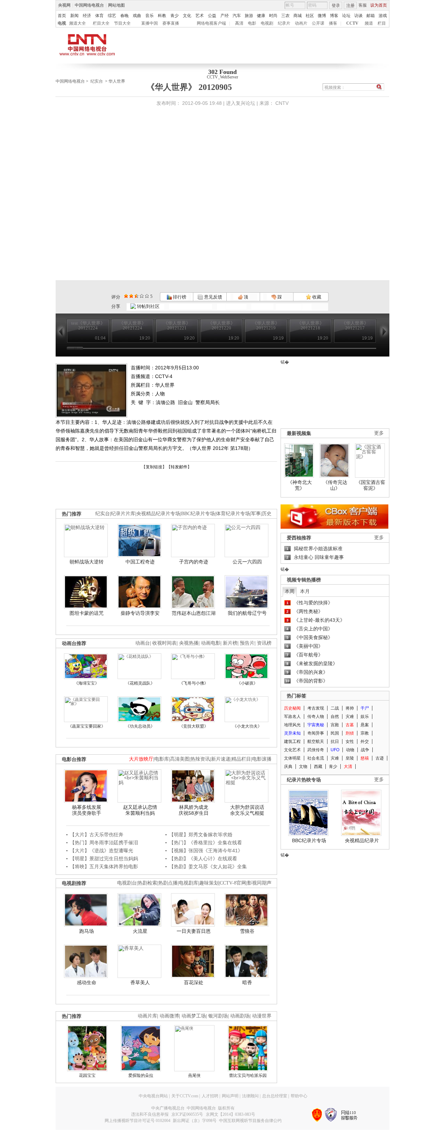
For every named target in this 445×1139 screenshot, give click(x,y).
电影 (252, 23)
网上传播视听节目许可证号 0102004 (137, 1120)
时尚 (273, 15)
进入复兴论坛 (240, 103)
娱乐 (365, 716)
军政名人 (292, 716)
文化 (187, 15)
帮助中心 (299, 1096)
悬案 (365, 724)
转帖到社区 (148, 306)
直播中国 (149, 23)
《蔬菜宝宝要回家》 (86, 726)
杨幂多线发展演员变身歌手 (86, 810)
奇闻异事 (315, 733)
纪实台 (96, 81)
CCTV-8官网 (233, 883)
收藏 (316, 297)
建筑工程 (292, 741)
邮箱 (370, 15)
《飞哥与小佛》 (193, 683)
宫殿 (335, 724)
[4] (131, 296)
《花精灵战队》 (140, 683)
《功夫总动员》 (140, 726)
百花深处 (193, 982)
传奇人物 (315, 716)
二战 (335, 708)
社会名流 (315, 758)
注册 (350, 5)
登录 (336, 5)
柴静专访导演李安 (140, 613)
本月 (305, 591)
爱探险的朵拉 (140, 1075)
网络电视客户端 (211, 23)
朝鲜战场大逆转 (87, 561)
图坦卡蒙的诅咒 (87, 613)
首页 (62, 15)
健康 (261, 15)
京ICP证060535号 (187, 1114)
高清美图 (179, 759)
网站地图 (116, 5)
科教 (162, 15)
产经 (224, 15)
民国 (335, 733)
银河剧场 (218, 1016)
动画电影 (210, 643)
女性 (350, 741)
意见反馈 (212, 297)
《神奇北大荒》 (300, 485)
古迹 (379, 758)
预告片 (247, 643)
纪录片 (284, 23)
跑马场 (86, 931)
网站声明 (230, 1096)
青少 (174, 15)
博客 (334, 15)
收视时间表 (164, 643)
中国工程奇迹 (140, 561)
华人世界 (116, 81)
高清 (239, 23)
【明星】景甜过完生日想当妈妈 (104, 858)
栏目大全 (101, 23)
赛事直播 (170, 23)
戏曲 (137, 15)
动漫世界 (262, 1016)
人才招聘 (210, 1096)
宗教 (365, 733)
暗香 (247, 982)
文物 (303, 766)
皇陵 (350, 758)
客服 (362, 5)
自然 (335, 716)
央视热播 (189, 643)
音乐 (149, 15)
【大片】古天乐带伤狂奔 (96, 834)
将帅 (350, 708)
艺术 (199, 15)
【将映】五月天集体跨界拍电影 (104, 866)
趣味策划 (209, 883)
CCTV (352, 23)
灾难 (350, 716)
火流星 (140, 931)
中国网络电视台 (89, 5)
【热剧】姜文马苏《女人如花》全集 (208, 866)
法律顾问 (250, 1096)
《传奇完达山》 (335, 485)
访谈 (358, 15)
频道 (369, 23)
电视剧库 (188, 883)
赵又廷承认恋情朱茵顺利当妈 (140, 810)
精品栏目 (241, 759)
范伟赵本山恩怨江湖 (194, 613)
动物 (350, 749)
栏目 (382, 23)
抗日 (335, 741)
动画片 (301, 23)
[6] (136, 296)
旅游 (249, 15)
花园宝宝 (87, 1075)
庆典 (288, 766)
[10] (146, 296)
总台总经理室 (274, 1096)
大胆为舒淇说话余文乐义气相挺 (247, 810)
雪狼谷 (247, 931)
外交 (365, 741)
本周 (289, 591)
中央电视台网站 (153, 1096)
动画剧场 (240, 1016)
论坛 (346, 15)
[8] (141, 296)
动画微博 (169, 1016)
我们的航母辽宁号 (247, 613)
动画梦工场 (193, 1016)
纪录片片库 (123, 513)
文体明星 (292, 758)
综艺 (112, 15)
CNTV (282, 103)
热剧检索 (147, 883)
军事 (256, 513)
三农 (285, 15)
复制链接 (154, 466)
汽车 (237, 15)
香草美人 (140, 982)
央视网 (64, 5)
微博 (322, 15)
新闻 (74, 15)
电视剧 (267, 23)
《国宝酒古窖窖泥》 (370, 485)
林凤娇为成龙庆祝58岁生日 (194, 810)
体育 (99, 15)
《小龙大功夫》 (247, 726)
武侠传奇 (315, 749)
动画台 (142, 643)
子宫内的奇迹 (193, 561)
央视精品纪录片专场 (158, 513)
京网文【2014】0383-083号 (230, 1114)
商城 (297, 15)
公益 (212, 15)
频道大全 (77, 23)
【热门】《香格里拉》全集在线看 (205, 842)
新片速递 (220, 759)
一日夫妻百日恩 (194, 931)
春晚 (124, 15)
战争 (365, 749)
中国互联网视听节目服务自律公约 (250, 1120)
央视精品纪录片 (362, 840)
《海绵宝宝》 (86, 683)
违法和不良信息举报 (150, 1114)
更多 (379, 433)
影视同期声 (259, 883)
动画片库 (147, 1016)
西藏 (318, 766)
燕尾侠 (194, 1075)
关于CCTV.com (184, 1096)
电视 (62, 23)
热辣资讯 (200, 759)
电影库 (161, 759)
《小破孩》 (247, 683)
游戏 (383, 15)
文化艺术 (292, 749)
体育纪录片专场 (233, 513)
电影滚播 (262, 759)
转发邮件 (179, 466)
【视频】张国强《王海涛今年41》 (206, 850)
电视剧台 (127, 883)
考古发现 (315, 708)
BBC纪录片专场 (198, 513)
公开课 (318, 23)
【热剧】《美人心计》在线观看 (203, 858)
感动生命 (86, 982)
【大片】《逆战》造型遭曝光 (101, 850)
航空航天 (315, 741)
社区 (310, 15)
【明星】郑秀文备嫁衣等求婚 (200, 834)
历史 (267, 513)
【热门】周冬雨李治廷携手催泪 (104, 842)
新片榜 (230, 643)
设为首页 (378, 5)
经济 (87, 15)
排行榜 (179, 297)
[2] (126, 296)
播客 (333, 23)
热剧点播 (168, 883)
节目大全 (122, 23)
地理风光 (292, 724)
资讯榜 (264, 643)
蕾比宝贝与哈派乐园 (248, 1075)
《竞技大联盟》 (193, 726)
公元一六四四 (247, 561)
